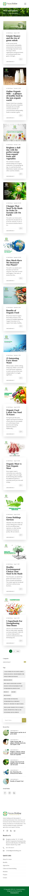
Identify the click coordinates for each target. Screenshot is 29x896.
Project (6, 692)
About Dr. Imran (7, 859)
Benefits (5, 862)
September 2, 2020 (17, 355)
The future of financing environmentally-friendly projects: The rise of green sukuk (14, 701)
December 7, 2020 (17, 144)
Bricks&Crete (8, 680)
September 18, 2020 (17, 257)
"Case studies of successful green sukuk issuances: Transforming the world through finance (14, 674)
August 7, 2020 (16, 564)
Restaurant (7, 695)
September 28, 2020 (17, 203)
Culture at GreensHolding (9, 868)
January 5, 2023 (17, 32)
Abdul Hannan (10, 32)
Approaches (6, 865)
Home (4, 13)
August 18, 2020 (17, 514)
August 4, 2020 (16, 618)
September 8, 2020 (17, 307)
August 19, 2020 (17, 460)
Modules (5, 871)
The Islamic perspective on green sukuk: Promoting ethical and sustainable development (13, 710)
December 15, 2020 (17, 88)
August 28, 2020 (17, 407)
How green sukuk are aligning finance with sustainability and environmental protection (13, 686)
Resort (14, 692)
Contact (5, 877)
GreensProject (10, 61)
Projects (5, 874)
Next (18, 651)
